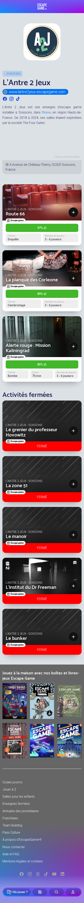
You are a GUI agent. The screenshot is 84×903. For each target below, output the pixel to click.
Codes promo (12, 782)
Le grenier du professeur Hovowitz (31, 432)
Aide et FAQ (10, 854)
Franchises (10, 818)
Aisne (47, 112)
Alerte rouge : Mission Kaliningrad (28, 348)
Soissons (14, 73)
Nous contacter (13, 847)
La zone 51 (16, 486)
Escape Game (42, 6)
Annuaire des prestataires (20, 811)
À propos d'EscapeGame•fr (22, 840)
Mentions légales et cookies (22, 861)
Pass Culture (11, 832)
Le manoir (16, 537)
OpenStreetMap (73, 157)
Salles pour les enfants (18, 796)
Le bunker (16, 638)
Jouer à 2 (9, 789)
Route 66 (15, 214)
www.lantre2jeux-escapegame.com (37, 92)
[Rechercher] (56, 892)
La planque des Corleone (32, 280)
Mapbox (59, 157)
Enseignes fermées (16, 804)
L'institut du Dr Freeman (31, 587)
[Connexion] (73, 892)
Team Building (12, 825)
